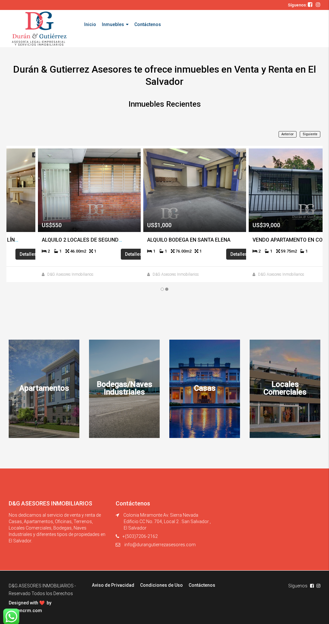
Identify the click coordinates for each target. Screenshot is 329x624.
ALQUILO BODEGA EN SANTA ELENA (170, 240)
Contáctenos (147, 24)
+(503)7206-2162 (140, 536)
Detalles (116, 254)
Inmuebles (113, 24)
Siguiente (310, 134)
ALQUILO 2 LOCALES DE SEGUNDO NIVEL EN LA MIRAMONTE (94, 240)
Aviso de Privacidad (113, 585)
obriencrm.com (25, 610)
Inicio (90, 24)
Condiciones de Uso (161, 585)
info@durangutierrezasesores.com (160, 544)
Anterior (287, 134)
